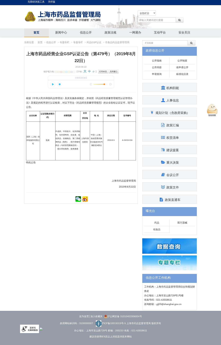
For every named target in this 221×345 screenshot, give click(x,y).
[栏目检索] (191, 42)
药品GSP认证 (94, 42)
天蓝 (66, 72)
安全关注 (184, 32)
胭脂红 (61, 72)
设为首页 (84, 316)
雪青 (69, 72)
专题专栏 (64, 42)
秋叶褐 (58, 72)
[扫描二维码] (78, 199)
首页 (36, 32)
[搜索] (180, 19)
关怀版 (51, 1)
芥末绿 (64, 72)
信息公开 (86, 32)
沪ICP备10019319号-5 (113, 323)
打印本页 (103, 71)
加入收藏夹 (96, 316)
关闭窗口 (113, 71)
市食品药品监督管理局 (117, 42)
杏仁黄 (56, 72)
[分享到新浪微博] (85, 199)
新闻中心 (61, 32)
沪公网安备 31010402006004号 (124, 316)
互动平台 (160, 32)
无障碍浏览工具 (36, 1)
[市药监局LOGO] (63, 16)
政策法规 (110, 32)
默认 (74, 72)
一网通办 (135, 32)
